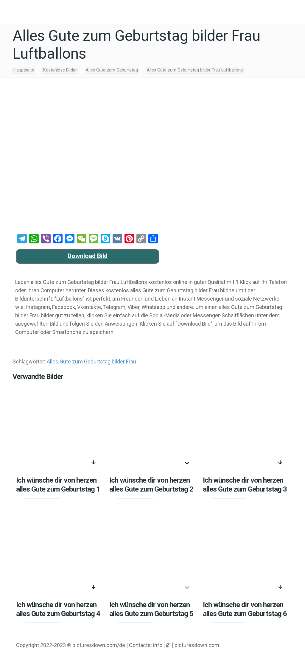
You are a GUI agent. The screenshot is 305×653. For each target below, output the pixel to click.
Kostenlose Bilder (60, 70)
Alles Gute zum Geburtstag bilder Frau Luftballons (195, 70)
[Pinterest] (261, 646)
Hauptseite (23, 70)
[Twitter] (246, 646)
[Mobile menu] (295, 10)
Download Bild (88, 256)
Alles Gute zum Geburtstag (112, 70)
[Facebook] (231, 646)
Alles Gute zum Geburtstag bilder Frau (91, 361)
